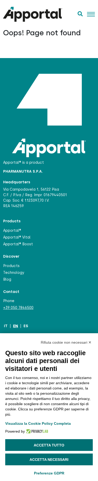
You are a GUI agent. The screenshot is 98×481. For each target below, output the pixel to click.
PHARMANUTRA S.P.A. (23, 171)
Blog (7, 279)
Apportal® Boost (18, 244)
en (15, 326)
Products (11, 266)
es (26, 326)
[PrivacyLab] (36, 431)
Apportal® (12, 230)
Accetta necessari (49, 459)
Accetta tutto (49, 445)
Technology (13, 272)
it (6, 326)
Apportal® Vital (17, 237)
